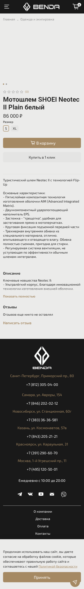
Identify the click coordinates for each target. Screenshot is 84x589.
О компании (43, 511)
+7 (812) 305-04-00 (42, 384)
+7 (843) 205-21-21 (42, 436)
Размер (8, 122)
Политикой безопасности (58, 566)
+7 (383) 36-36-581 (42, 420)
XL (15, 128)
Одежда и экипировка (37, 19)
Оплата (43, 526)
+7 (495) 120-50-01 (42, 469)
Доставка (42, 519)
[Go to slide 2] (6, 84)
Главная (9, 19)
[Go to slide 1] (3, 84)
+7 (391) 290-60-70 (42, 453)
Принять (42, 577)
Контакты (42, 533)
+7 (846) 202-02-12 (42, 403)
